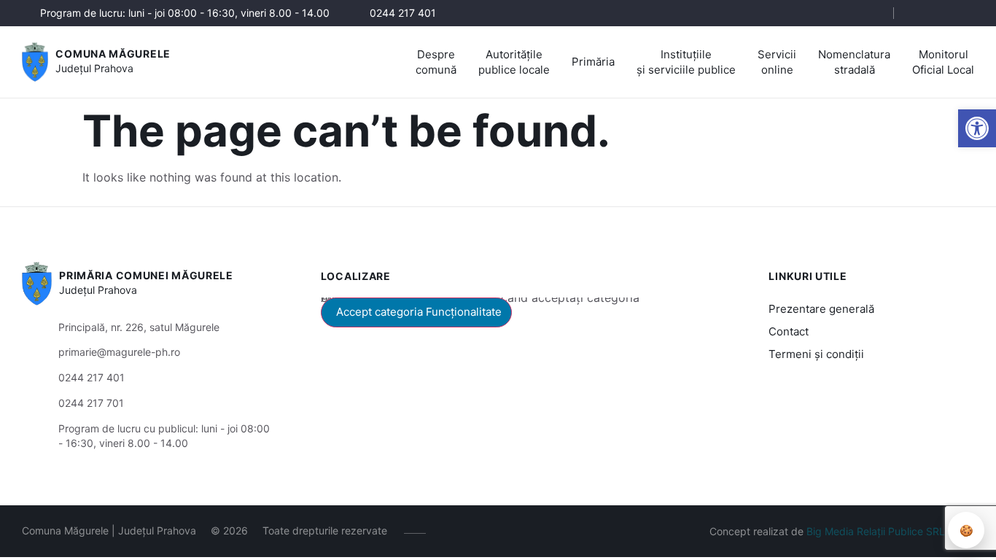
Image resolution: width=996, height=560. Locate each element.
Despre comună (436, 62)
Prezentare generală (821, 309)
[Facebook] (921, 13)
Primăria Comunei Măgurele (146, 275)
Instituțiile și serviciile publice (686, 62)
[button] (977, 128)
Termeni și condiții (816, 354)
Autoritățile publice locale (514, 62)
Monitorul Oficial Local (943, 62)
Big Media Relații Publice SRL (875, 531)
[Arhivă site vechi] (965, 13)
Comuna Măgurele (113, 53)
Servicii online (777, 62)
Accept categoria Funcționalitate (419, 312)
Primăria (593, 62)
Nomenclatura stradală (854, 62)
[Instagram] (943, 13)
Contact (789, 331)
